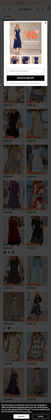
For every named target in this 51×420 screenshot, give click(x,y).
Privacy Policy (26, 412)
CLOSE (40, 416)
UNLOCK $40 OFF (25, 78)
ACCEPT (21, 416)
